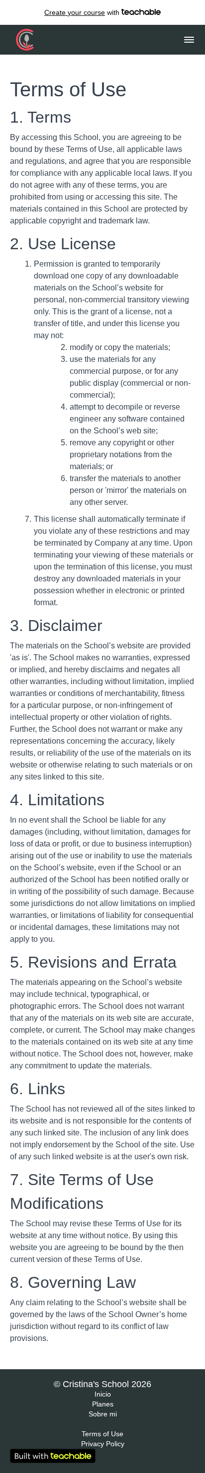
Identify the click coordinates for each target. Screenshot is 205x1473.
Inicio (103, 1394)
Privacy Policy (102, 1444)
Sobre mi (103, 1414)
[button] (189, 40)
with (82, 12)
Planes (102, 1404)
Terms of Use (102, 1434)
